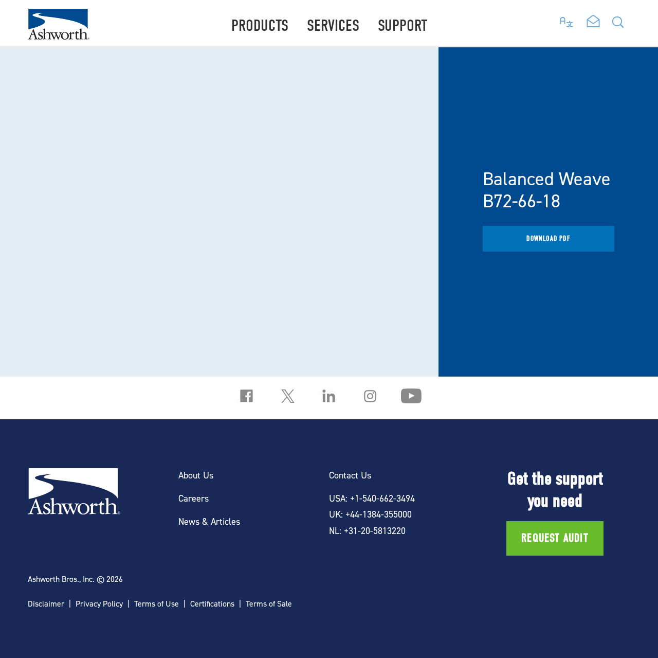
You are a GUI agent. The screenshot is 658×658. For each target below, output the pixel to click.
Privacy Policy (99, 604)
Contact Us (350, 475)
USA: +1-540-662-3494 (372, 498)
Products (259, 25)
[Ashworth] (58, 36)
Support (402, 25)
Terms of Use (156, 604)
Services (333, 25)
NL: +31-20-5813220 (367, 530)
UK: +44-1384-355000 (370, 514)
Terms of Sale (269, 604)
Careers (193, 498)
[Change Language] (566, 19)
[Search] (618, 24)
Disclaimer (46, 604)
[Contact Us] (593, 22)
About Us (195, 475)
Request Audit (555, 538)
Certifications (212, 604)
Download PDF (548, 238)
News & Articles (209, 521)
